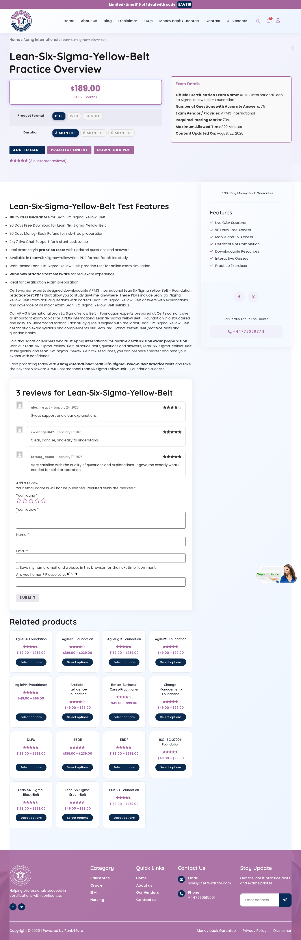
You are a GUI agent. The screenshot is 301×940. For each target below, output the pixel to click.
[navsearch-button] (258, 20)
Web (74, 115)
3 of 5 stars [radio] (31, 500)
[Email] (181, 879)
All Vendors (237, 20)
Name (22, 535)
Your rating (27, 495)
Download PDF (113, 149)
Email (22, 551)
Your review (27, 509)
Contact (213, 20)
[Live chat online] (276, 573)
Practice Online (69, 149)
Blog (108, 20)
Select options (31, 662)
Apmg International (40, 39)
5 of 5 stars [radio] (43, 500)
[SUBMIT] (285, 900)
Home (69, 20)
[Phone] (181, 893)
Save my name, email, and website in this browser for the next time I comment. (88, 567)
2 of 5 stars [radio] (25, 500)
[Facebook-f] (13, 906)
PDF (59, 115)
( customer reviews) (47, 161)
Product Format (30, 115)
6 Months (93, 132)
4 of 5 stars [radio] (37, 500)
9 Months (121, 132)
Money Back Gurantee (179, 20)
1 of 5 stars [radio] (18, 500)
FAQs (148, 20)
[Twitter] (21, 906)
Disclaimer (127, 20)
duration (31, 132)
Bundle (92, 115)
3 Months (65, 132)
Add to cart (27, 149)
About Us (89, 20)
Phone (193, 892)
